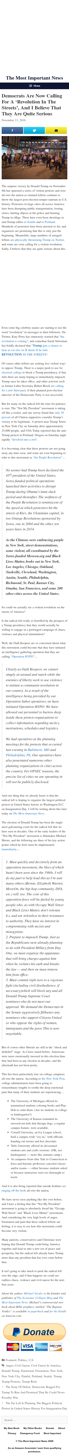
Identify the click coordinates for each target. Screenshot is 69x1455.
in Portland (48, 222)
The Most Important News (34, 78)
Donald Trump (10, 1371)
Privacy (12, 1433)
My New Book (11, 1428)
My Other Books (32, 1428)
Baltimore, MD (39, 749)
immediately (9, 849)
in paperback (35, 1311)
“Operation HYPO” (22, 656)
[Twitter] (34, 130)
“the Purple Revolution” (47, 457)
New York (56, 1371)
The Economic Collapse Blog (35, 1298)
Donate (50, 1428)
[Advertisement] (34, 37)
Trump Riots (29, 1381)
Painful (25, 1376)
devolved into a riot (24, 439)
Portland (37, 1376)
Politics (22, 1360)
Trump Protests (11, 1381)
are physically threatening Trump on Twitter (37, 240)
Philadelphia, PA (18, 754)
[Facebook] (12, 130)
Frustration (42, 1371)
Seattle (48, 1376)
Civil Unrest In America (45, 1365)
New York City (11, 1376)
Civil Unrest (22, 1365)
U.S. (31, 1360)
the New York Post (53, 1078)
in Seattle (30, 222)
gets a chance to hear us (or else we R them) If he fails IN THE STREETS (32, 349)
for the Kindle (58, 1311)
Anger (9, 1365)
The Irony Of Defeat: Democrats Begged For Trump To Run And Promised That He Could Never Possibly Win (33, 1392)
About (61, 1428)
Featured (11, 1360)
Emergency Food (30, 1433)
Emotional (27, 1371)
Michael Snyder (33, 1293)
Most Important (52, 1433)
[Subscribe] (56, 130)
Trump (58, 1376)
